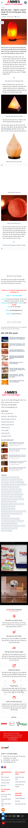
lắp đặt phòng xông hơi (13, 486)
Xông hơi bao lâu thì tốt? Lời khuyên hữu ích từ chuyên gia (17, 449)
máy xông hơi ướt (6, 494)
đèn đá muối (6, 328)
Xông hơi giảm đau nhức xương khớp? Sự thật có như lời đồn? (16, 443)
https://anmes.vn (17, 313)
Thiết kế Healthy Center (7, 419)
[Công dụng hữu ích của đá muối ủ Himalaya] (5, 363)
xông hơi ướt (14, 528)
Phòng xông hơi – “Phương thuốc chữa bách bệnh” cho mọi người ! (16, 376)
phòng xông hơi (12, 501)
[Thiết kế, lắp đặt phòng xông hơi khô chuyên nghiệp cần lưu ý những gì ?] (5, 370)
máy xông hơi (5, 489)
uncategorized (5, 436)
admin (4, 16)
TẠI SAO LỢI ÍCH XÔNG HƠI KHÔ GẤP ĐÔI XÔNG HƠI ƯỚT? (17, 350)
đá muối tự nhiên (16, 238)
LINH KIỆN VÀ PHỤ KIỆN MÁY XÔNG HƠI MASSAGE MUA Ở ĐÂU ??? (16, 357)
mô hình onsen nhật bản (7, 496)
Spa (8, 516)
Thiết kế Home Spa (6, 422)
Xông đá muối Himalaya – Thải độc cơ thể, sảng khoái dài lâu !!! (17, 345)
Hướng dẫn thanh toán (6, 800)
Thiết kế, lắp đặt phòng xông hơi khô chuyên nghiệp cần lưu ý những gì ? (17, 369)
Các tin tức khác (5, 413)
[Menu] (2, 2)
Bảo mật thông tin (21, 819)
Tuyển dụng (4, 433)
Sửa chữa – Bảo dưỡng (7, 416)
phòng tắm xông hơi (6, 499)
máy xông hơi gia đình (7, 491)
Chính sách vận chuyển (19, 785)
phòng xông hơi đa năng (7, 511)
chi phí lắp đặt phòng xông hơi (9, 484)
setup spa (4, 516)
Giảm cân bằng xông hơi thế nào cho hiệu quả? (16, 381)
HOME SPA (4, 486)
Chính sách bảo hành (19, 778)
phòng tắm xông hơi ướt (17, 499)
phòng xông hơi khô (19, 504)
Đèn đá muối (6, 227)
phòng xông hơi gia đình (7, 504)
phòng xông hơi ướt (6, 513)
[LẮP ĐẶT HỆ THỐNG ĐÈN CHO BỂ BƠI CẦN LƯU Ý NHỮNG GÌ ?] (5, 339)
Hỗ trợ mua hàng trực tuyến (6, 795)
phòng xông (4, 501)
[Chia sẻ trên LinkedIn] (20, 322)
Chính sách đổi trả (20, 782)
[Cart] (25, 2)
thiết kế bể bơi (13, 523)
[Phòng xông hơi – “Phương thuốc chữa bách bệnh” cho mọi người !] (5, 376)
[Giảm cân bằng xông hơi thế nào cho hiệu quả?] (5, 382)
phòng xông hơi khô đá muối (8, 508)
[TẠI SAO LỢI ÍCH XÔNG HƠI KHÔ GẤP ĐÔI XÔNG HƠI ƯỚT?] (5, 351)
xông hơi (23, 525)
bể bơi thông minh (14, 477)
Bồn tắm (3, 785)
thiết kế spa (16, 525)
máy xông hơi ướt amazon (17, 494)
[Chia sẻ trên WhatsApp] (8, 322)
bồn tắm (12, 482)
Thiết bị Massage (20, 798)
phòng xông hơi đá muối (20, 511)
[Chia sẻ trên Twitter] (13, 322)
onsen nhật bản (17, 496)
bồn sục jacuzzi (5, 482)
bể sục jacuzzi (5, 479)
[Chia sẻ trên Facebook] (10, 322)
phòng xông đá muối (17, 513)
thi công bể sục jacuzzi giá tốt (8, 521)
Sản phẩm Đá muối (20, 804)
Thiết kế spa (4, 427)
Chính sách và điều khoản (8, 819)
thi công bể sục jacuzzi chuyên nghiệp (10, 518)
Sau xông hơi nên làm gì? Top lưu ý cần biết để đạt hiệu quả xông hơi (17, 455)
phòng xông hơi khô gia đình (8, 506)
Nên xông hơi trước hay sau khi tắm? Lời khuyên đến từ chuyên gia (18, 462)
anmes (3, 477)
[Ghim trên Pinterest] (18, 322)
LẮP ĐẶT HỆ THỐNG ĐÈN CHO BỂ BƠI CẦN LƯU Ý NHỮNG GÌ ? (17, 338)
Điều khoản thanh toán (6, 804)
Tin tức (3, 7)
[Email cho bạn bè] (15, 322)
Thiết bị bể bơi (20, 521)
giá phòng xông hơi (21, 484)
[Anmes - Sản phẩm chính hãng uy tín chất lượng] (13, 2)
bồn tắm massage (19, 482)
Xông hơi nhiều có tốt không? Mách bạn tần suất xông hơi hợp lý (17, 468)
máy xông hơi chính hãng (15, 489)
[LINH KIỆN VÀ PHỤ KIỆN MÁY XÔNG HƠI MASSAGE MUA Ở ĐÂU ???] (5, 357)
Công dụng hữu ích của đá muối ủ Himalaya (16, 363)
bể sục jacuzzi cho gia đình (16, 479)
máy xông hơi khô (17, 491)
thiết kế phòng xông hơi (7, 525)
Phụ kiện (17, 801)
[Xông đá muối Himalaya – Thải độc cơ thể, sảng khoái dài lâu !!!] (5, 345)
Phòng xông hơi (5, 780)
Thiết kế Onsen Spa (6, 424)
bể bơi (7, 477)
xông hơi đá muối (6, 528)
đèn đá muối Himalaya (14, 328)
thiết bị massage (5, 523)
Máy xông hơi (5, 777)
